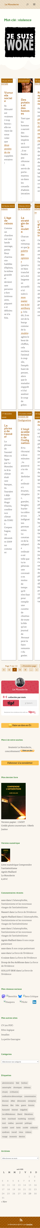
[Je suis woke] (20, 57)
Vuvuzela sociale (8, 96)
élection (22, 1136)
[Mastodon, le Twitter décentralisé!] (3, 997)
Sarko (18, 1127)
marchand (12, 1119)
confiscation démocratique (12, 1096)
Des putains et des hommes (25, 106)
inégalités (23, 1110)
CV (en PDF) (7, 1025)
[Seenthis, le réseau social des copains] (11, 996)
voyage (4, 1136)
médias (11, 1123)
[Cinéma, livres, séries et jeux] (30, 996)
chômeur (27, 1087)
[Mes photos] (23, 1002)
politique (28, 1123)
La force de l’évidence (25, 912)
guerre (23, 1105)
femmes (5, 1105)
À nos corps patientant (23, 948)
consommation (30, 1096)
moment (31, 1119)
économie (13, 1136)
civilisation (14, 1092)
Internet (15, 1110)
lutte (4, 1119)
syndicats (5, 1132)
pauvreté (19, 1123)
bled (17, 1083)
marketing (22, 1119)
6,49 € (4, 879)
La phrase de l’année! (8, 431)
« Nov (4, 1201)
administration (8, 1083)
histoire (31, 1105)
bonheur (24, 1083)
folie (17, 1105)
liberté (19, 1114)
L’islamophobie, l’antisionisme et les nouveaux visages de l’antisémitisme (16, 904)
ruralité (5, 1127)
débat (13, 1101)
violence (28, 1132)
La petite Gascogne (10, 1039)
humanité (6, 1110)
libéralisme (28, 1114)
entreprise (32, 1101)
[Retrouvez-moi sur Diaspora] (9, 1002)
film (11, 1105)
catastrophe (6, 1087)
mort (4, 1123)
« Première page (29, 666)
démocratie (21, 1101)
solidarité (33, 1127)
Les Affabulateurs (8, 1114)
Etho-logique (7, 1030)
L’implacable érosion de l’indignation (25, 436)
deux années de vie (7, 149)
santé (12, 1127)
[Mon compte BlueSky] (20, 997)
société (25, 1127)
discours (5, 1101)
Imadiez (5, 1034)
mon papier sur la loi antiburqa (25, 304)
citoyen (5, 1092)
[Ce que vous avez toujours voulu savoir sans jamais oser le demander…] (34, 1003)
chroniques (17, 1087)
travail (14, 1132)
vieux (21, 1132)
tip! (11, 703)
